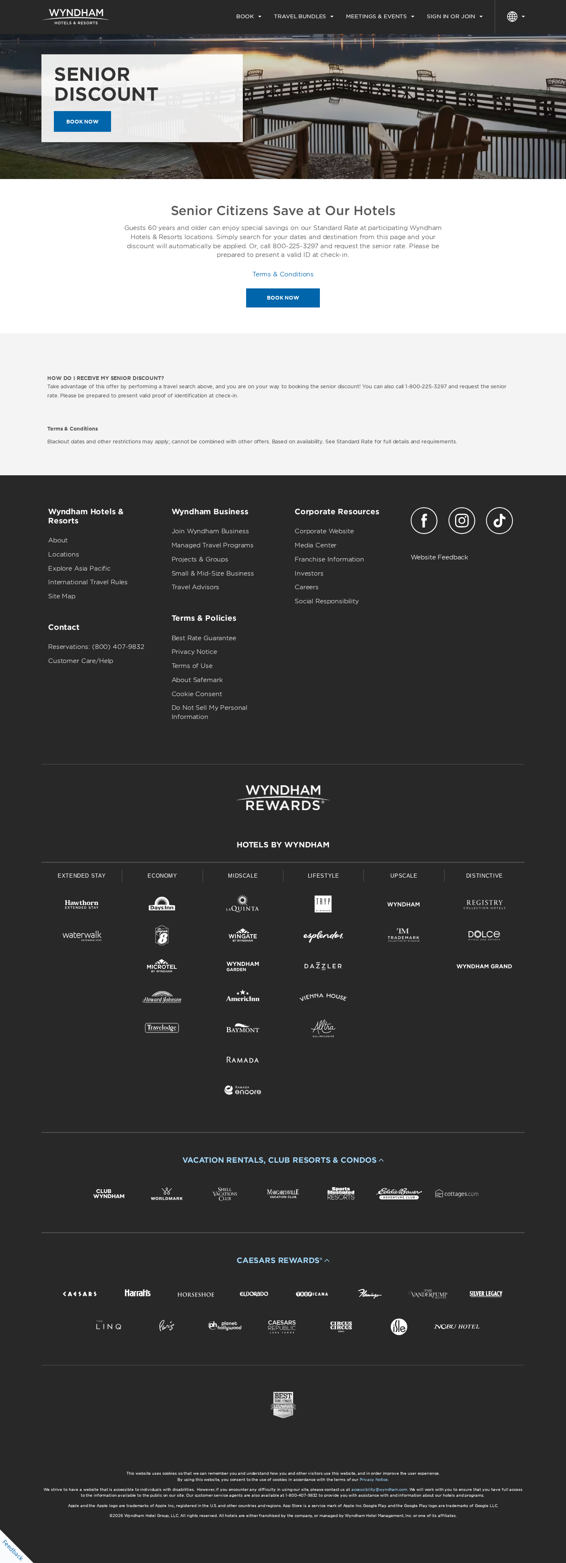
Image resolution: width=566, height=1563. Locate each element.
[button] (283, 1160)
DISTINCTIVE (484, 876)
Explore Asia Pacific (79, 568)
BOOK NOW (82, 122)
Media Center (315, 545)
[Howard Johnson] (162, 999)
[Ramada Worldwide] (243, 1061)
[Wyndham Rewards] (282, 797)
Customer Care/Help (80, 661)
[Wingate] (243, 937)
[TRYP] (323, 906)
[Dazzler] (323, 968)
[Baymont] (243, 1030)
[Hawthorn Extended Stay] (81, 906)
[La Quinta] (243, 906)
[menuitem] (248, 16)
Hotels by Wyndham (283, 844)
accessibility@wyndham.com (379, 1489)
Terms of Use (192, 666)
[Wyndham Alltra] (323, 1030)
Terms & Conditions (283, 274)
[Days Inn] (162, 906)
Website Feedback (440, 557)
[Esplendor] (323, 937)
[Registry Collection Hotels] (484, 906)
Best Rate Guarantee (204, 638)
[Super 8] (162, 937)
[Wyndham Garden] (243, 968)
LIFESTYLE (323, 876)
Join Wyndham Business (210, 531)
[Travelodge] (162, 1030)
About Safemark (197, 680)
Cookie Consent (197, 694)
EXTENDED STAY (82, 876)
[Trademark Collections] (403, 937)
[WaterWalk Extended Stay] (81, 937)
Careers (307, 587)
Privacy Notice (194, 652)
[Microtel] (162, 968)
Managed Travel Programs (213, 545)
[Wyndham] (403, 906)
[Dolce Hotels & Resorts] (484, 937)
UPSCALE (404, 876)
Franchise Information (329, 559)
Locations (63, 554)
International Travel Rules (88, 582)
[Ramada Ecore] (243, 1092)
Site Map (61, 596)
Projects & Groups (200, 559)
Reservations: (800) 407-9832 (96, 647)
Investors (309, 573)
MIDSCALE (243, 876)
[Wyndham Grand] (484, 968)
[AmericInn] (243, 999)
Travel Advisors (196, 587)
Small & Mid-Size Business (213, 573)
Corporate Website (324, 531)
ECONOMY (162, 876)
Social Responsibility (327, 601)
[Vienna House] (323, 999)
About (58, 540)
